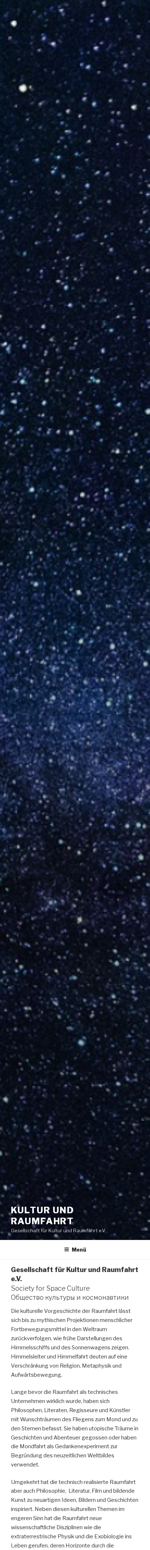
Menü (79, 1249)
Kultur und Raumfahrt (42, 1215)
